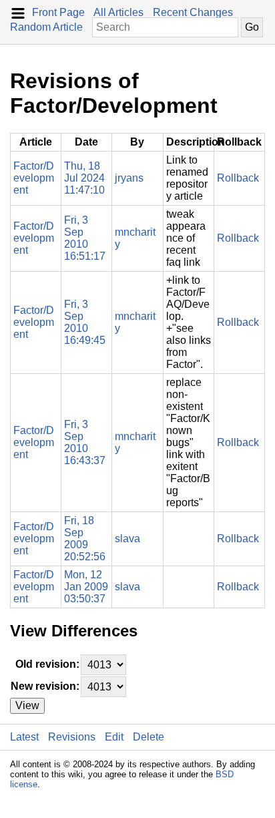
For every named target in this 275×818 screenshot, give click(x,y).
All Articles (118, 12)
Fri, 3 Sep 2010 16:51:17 (84, 238)
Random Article (46, 27)
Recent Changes (193, 12)
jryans (129, 178)
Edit (114, 737)
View (27, 705)
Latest (24, 737)
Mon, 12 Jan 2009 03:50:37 (86, 586)
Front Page (58, 12)
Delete (148, 737)
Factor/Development (33, 178)
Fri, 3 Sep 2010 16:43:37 (84, 442)
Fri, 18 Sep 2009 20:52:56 (84, 538)
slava (127, 538)
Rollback (238, 178)
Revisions (71, 737)
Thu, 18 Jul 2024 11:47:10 (84, 178)
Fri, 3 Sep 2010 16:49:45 (84, 322)
